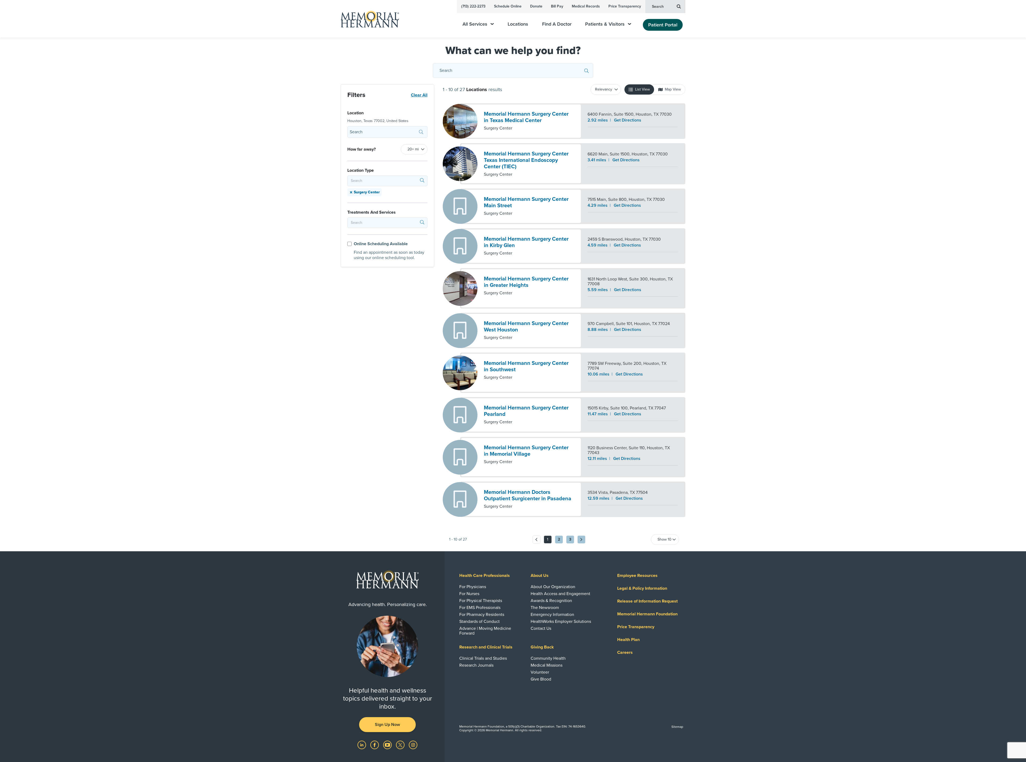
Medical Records (586, 6)
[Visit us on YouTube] (388, 744)
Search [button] (658, 6)
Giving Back (542, 647)
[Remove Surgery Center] (351, 192)
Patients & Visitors (605, 24)
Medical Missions (546, 665)
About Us (540, 575)
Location (355, 113)
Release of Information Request (647, 601)
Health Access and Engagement (560, 593)
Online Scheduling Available (381, 244)
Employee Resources (637, 575)
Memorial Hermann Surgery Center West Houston (526, 326)
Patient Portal (662, 25)
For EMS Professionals (479, 607)
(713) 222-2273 (473, 6)
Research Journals (476, 665)
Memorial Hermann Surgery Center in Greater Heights (526, 282)
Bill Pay (557, 6)
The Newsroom (545, 607)
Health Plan (628, 639)
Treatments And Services (371, 212)
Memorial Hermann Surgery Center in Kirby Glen (526, 242)
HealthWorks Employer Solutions (561, 621)
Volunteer (540, 672)
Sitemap (677, 727)
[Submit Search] (586, 70)
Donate (536, 6)
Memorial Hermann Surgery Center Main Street (526, 202)
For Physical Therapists (480, 600)
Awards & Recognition (551, 600)
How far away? (361, 149)
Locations (518, 24)
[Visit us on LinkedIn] (362, 744)
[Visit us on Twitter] (401, 744)
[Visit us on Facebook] (375, 744)
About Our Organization (553, 586)
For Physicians (472, 586)
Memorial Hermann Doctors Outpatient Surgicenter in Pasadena (527, 495)
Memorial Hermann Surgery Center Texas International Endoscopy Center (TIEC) (526, 160)
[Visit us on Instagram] (413, 744)
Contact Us (541, 628)
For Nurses (469, 593)
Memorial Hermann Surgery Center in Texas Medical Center (526, 117)
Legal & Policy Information (642, 588)
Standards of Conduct (479, 621)
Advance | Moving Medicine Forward (485, 631)
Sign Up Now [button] (387, 724)
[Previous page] (537, 540)
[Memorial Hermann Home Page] (367, 19)
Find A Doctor (557, 24)
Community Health (548, 658)
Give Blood (541, 679)
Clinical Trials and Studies (483, 658)
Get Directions (627, 120)
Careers (625, 652)
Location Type (360, 170)
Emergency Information (552, 614)
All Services (475, 24)
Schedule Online (508, 6)
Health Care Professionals (484, 575)
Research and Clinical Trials (485, 647)
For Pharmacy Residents (481, 614)
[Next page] (581, 540)
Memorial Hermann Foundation (647, 614)
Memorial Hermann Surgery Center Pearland (526, 411)
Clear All (419, 95)
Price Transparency (624, 6)
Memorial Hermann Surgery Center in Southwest (526, 366)
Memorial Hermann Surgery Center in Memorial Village (526, 450)
